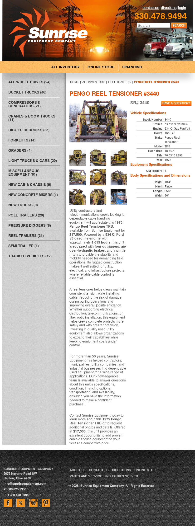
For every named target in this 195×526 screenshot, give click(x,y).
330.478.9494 (160, 16)
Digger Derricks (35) (28, 129)
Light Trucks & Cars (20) (32, 160)
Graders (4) (20, 150)
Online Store (146, 469)
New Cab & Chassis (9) (29, 184)
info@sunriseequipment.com (25, 483)
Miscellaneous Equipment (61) (23, 172)
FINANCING (132, 67)
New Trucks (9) (23, 204)
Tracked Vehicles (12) (30, 255)
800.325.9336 (17, 489)
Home (74, 82)
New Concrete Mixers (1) (33, 194)
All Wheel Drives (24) (29, 82)
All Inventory (93, 82)
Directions (168, 8)
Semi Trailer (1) (23, 245)
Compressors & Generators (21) (24, 104)
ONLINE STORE (101, 67)
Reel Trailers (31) (26, 235)
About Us (78, 469)
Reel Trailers (119, 82)
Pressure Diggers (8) (29, 225)
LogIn (182, 8)
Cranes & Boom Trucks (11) (31, 117)
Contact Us (150, 8)
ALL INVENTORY (65, 67)
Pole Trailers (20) (26, 215)
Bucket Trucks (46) (27, 92)
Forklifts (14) (21, 140)
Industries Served (121, 476)
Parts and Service (86, 476)
